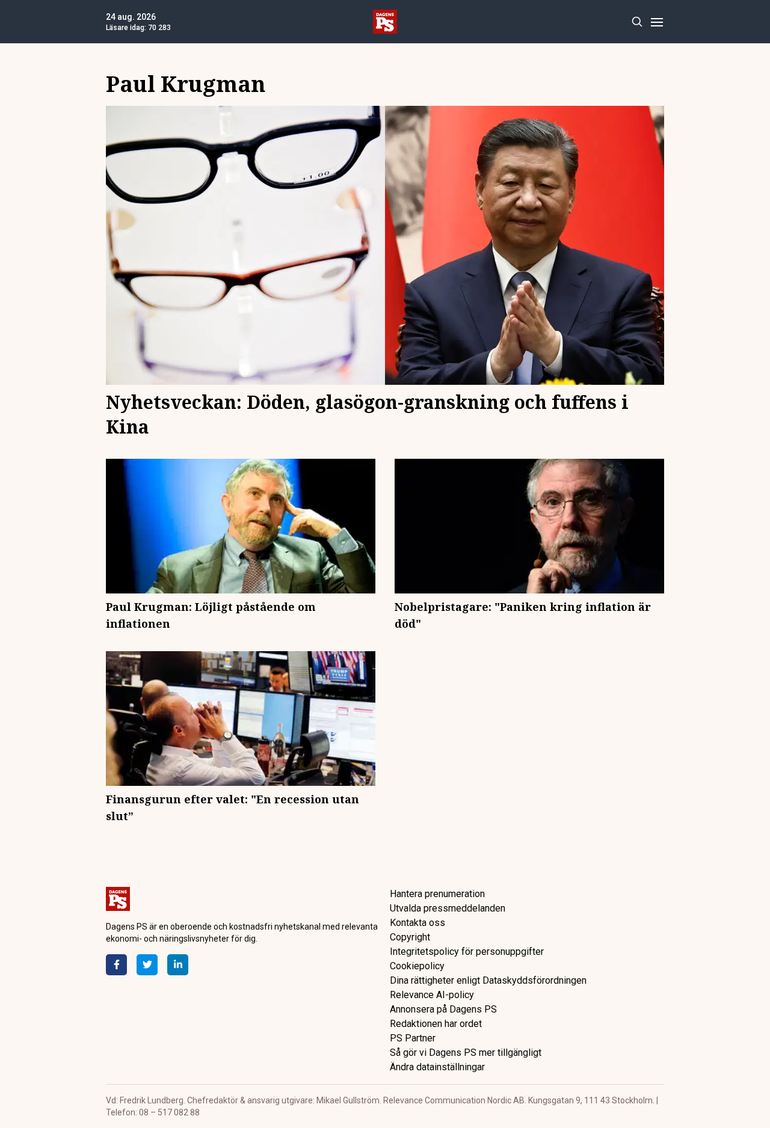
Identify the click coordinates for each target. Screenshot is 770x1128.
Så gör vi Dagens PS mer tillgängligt (465, 1052)
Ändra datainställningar (437, 1067)
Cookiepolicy (417, 966)
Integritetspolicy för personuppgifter (467, 951)
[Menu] (656, 21)
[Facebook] (116, 964)
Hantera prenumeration (437, 894)
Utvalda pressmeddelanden (447, 908)
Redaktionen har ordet (436, 1023)
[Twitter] (147, 964)
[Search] (636, 21)
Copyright (410, 937)
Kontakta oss (417, 922)
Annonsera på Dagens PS (443, 1009)
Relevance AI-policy (432, 995)
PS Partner (413, 1038)
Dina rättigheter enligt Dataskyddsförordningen (488, 980)
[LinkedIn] (177, 964)
